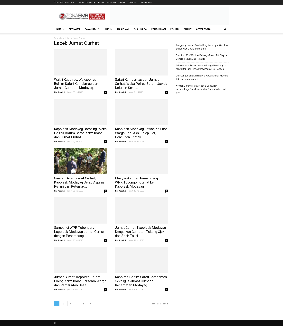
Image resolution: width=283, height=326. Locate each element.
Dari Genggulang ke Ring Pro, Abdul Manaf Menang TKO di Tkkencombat (202, 77)
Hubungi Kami (146, 2)
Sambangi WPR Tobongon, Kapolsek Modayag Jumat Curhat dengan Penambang (79, 232)
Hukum (108, 29)
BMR (58, 29)
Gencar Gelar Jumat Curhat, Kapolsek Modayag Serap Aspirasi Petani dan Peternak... (79, 182)
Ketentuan (111, 2)
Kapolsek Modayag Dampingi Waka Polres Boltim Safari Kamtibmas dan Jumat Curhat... (80, 133)
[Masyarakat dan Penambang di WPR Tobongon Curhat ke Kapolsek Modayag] (141, 161)
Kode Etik (122, 2)
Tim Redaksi (59, 92)
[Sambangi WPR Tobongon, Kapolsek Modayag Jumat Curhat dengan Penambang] (80, 210)
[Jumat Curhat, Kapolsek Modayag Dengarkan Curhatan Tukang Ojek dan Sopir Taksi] (141, 210)
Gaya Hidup (92, 29)
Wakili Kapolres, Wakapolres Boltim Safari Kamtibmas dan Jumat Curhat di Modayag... (76, 84)
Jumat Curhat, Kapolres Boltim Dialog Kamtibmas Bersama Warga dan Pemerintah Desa (80, 281)
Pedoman (133, 2)
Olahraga (140, 29)
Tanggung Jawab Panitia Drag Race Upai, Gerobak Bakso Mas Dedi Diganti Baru (202, 47)
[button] (225, 29)
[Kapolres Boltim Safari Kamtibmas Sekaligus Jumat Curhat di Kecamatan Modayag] (141, 260)
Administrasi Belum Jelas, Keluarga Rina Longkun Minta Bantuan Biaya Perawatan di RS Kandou (201, 67)
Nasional (123, 29)
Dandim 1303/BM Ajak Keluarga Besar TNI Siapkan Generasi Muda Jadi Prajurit (202, 57)
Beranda (58, 38)
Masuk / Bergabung (87, 2)
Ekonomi (74, 29)
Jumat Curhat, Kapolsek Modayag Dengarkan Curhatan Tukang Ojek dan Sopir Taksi (140, 232)
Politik (174, 29)
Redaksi (101, 2)
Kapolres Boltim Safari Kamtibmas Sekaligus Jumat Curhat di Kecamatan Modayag (141, 281)
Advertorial (204, 29)
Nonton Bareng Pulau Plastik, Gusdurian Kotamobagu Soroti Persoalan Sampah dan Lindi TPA (201, 89)
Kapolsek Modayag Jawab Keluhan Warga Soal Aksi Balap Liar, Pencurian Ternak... (141, 133)
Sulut (187, 29)
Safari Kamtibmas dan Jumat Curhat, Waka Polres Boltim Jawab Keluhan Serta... (141, 84)
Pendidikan (158, 29)
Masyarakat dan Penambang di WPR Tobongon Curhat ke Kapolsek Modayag (138, 182)
